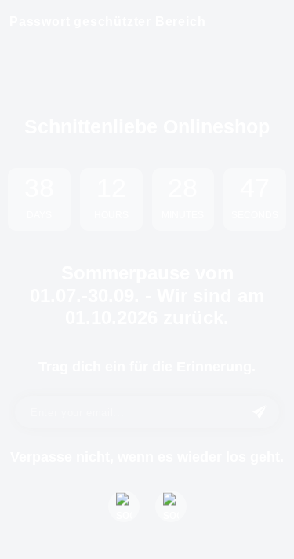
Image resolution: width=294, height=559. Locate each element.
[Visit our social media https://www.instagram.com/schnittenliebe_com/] (171, 506)
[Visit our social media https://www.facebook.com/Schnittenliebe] (124, 506)
